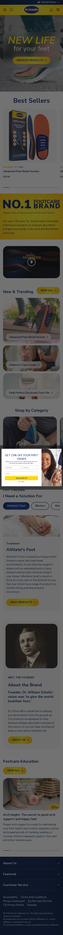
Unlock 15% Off (21, 478)
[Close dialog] (59, 450)
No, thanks (21, 481)
